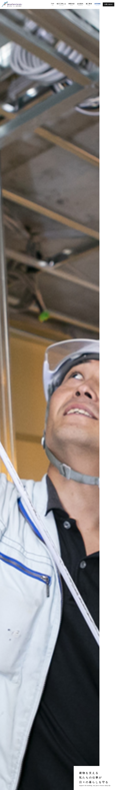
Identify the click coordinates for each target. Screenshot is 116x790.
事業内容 (72, 4)
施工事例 (89, 4)
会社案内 (80, 4)
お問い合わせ (108, 4)
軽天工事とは (61, 4)
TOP (52, 4)
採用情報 (98, 4)
